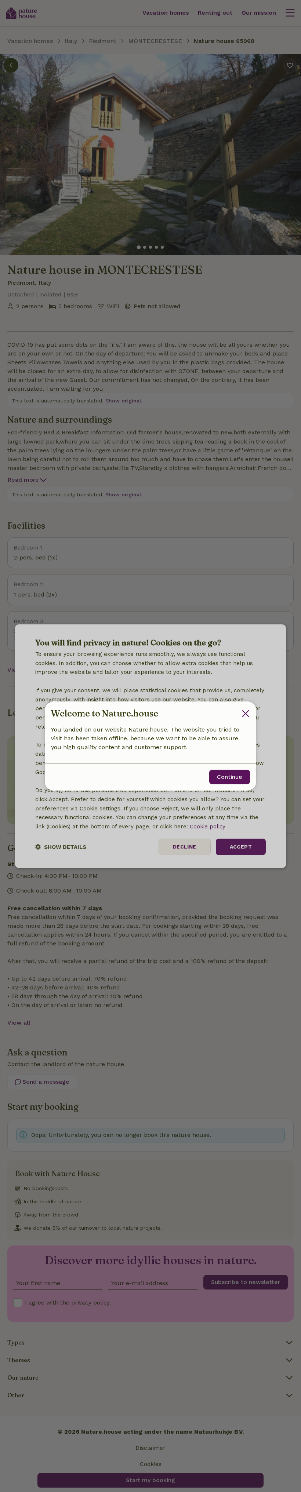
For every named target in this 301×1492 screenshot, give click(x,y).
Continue (229, 776)
